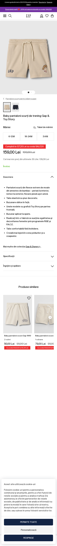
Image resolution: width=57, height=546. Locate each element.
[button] (28, 92)
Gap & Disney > (33, 246)
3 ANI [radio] (45, 136)
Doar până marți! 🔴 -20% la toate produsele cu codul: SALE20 (28, 9)
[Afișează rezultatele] (10, 15)
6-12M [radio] (11, 136)
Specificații (8, 256)
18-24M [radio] (28, 136)
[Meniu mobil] (4, 15)
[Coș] (52, 15)
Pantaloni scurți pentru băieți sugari (21, 99)
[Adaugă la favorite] (29, 298)
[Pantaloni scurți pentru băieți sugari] (3, 99)
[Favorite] (47, 15)
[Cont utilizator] (41, 15)
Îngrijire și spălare (12, 266)
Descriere (8, 177)
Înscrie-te (42, 2)
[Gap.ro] (28, 16)
